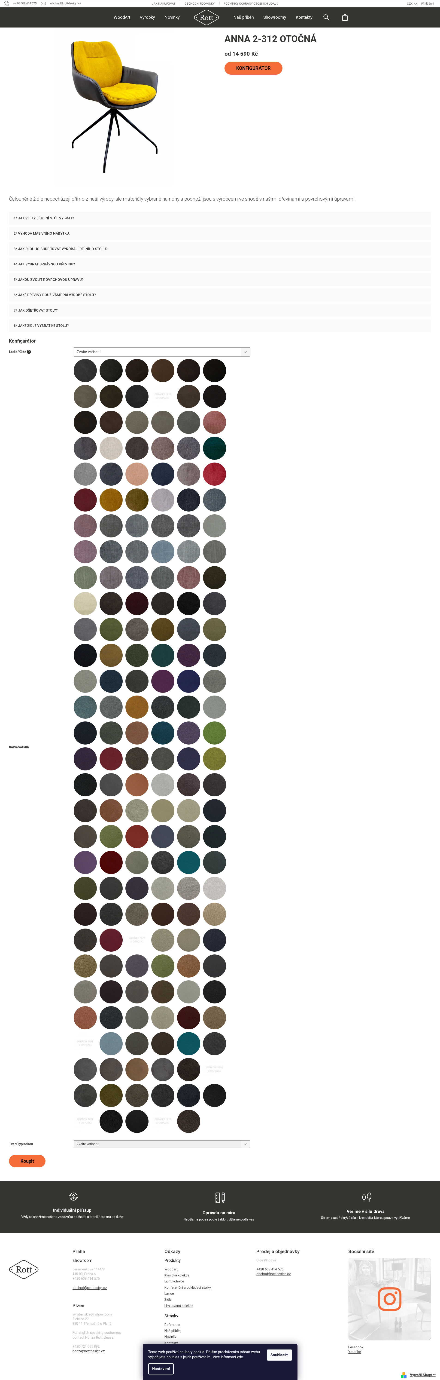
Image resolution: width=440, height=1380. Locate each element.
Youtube (354, 1352)
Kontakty (171, 1343)
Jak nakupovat (163, 3)
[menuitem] (122, 17)
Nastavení (161, 1369)
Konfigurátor (253, 68)
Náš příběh (172, 1331)
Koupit (27, 1161)
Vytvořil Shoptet (423, 1375)
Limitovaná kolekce (178, 1306)
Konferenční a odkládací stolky (187, 1287)
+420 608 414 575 (269, 1269)
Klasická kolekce (176, 1275)
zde (240, 1357)
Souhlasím (279, 1355)
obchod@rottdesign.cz (90, 1288)
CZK (410, 3)
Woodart (171, 1269)
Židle (168, 1299)
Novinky (170, 1337)
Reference (172, 1325)
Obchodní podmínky (200, 3)
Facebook (355, 1347)
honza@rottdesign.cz (89, 1351)
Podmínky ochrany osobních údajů (251, 3)
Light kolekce (174, 1281)
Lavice (169, 1293)
